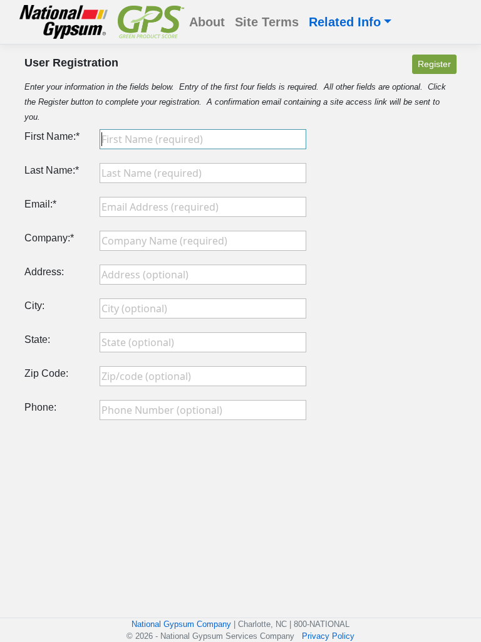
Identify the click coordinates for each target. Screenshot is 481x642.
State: (37, 339)
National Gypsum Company (181, 624)
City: (34, 305)
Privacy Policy (328, 636)
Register (434, 64)
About (207, 22)
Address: (44, 271)
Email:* (40, 204)
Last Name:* (51, 170)
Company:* (49, 238)
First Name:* (52, 136)
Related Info (345, 22)
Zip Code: (46, 373)
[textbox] (203, 139)
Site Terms (267, 22)
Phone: (40, 407)
